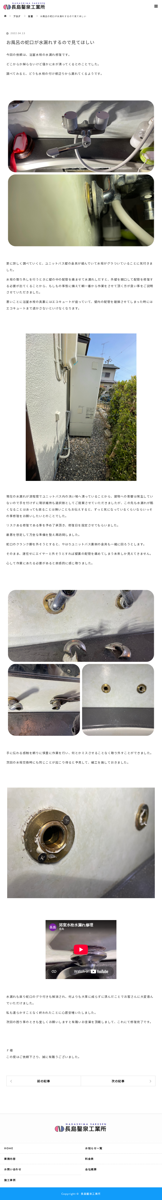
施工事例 (10, 1180)
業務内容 (10, 1159)
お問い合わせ (12, 1169)
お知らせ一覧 (93, 1148)
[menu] (156, 6)
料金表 (89, 1159)
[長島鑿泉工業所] (81, 1129)
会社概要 (91, 1169)
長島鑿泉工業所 (91, 1194)
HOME (8, 1148)
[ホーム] (5, 13)
